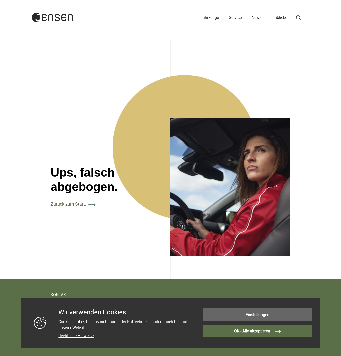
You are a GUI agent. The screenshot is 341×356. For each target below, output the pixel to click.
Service (235, 17)
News (256, 17)
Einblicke (279, 17)
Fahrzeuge (209, 17)
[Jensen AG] (52, 17)
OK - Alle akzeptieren (252, 331)
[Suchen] (298, 17)
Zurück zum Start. (68, 204)
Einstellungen (257, 314)
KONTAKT (59, 294)
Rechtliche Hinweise (76, 335)
